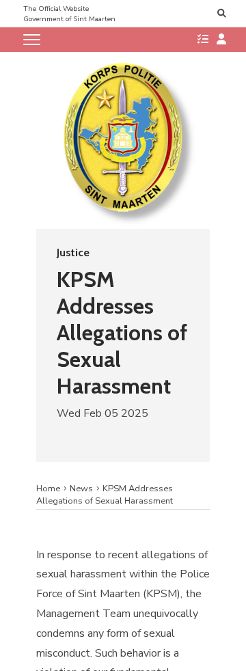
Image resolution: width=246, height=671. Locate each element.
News (81, 488)
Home (48, 488)
